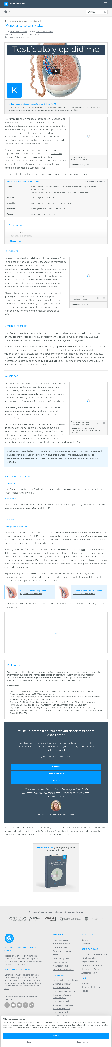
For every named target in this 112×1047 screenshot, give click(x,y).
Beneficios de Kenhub (91, 966)
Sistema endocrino (62, 1001)
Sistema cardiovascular (64, 991)
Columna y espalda (62, 951)
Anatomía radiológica (63, 970)
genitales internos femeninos (41, 424)
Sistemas (85, 944)
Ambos (56, 780)
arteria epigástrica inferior (18, 493)
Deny (29, 1042)
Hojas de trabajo (89, 962)
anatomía (46, 174)
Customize (81, 1042)
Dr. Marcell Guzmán (18, 32)
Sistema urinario (61, 1012)
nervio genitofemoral (24, 303)
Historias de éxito (90, 969)
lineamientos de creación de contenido (63, 680)
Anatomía (58, 935)
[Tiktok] (31, 1005)
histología (31, 293)
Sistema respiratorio (63, 1005)
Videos (56, 767)
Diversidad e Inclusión (17, 970)
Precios (85, 984)
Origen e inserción (21, 236)
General (85, 940)
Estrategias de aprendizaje (94, 954)
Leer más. (57, 796)
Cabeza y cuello (60, 962)
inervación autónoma (16, 310)
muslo (12, 553)
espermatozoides (28, 160)
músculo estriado (30, 269)
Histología (87, 935)
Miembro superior (61, 944)
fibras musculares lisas (44, 279)
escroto (24, 357)
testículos (33, 133)
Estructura (17, 232)
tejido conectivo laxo (16, 387)
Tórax (55, 955)
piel (83, 549)
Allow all (56, 1036)
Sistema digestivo (61, 1009)
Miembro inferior (61, 948)
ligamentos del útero (36, 143)
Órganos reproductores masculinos (21, 21)
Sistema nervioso (61, 988)
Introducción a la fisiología (65, 980)
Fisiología (58, 975)
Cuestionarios (56, 773)
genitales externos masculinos (21, 126)
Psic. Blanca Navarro (44, 32)
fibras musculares (36, 286)
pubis (70, 350)
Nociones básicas (61, 940)
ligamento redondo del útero (66, 442)
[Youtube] (13, 1005)
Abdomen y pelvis (61, 959)
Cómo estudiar (89, 949)
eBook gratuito (88, 958)
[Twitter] (25, 1005)
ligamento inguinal (73, 340)
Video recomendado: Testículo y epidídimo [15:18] (33, 104)
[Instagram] (19, 1005)
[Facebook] (7, 1005)
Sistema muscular (61, 984)
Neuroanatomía (60, 966)
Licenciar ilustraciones (92, 987)
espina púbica (14, 350)
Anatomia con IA (89, 973)
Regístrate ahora (45, 848)
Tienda (84, 991)
